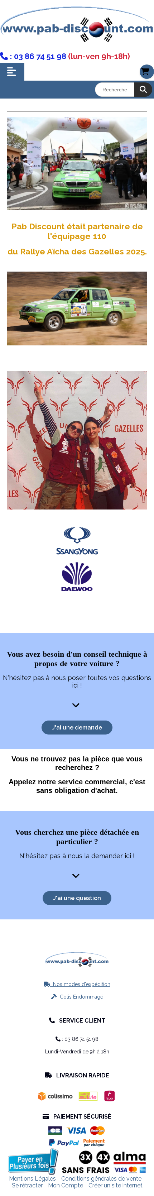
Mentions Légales (32, 1178)
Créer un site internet (115, 1185)
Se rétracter (27, 1185)
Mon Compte (65, 1185)
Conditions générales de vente (101, 1178)
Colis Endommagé (77, 997)
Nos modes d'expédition (77, 984)
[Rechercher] (143, 89)
